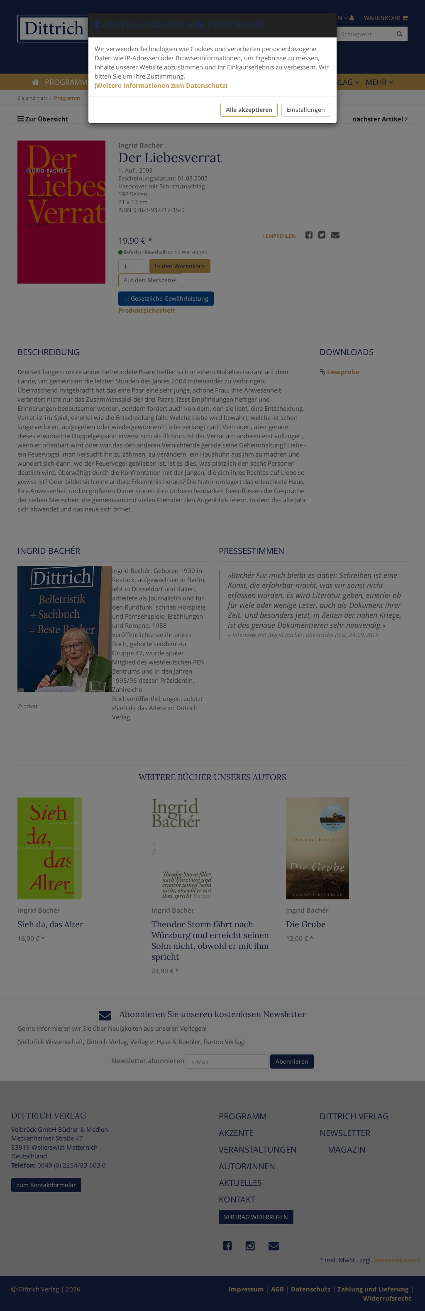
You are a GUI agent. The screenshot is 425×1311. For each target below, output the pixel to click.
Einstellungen (306, 110)
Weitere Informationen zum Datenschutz (160, 85)
